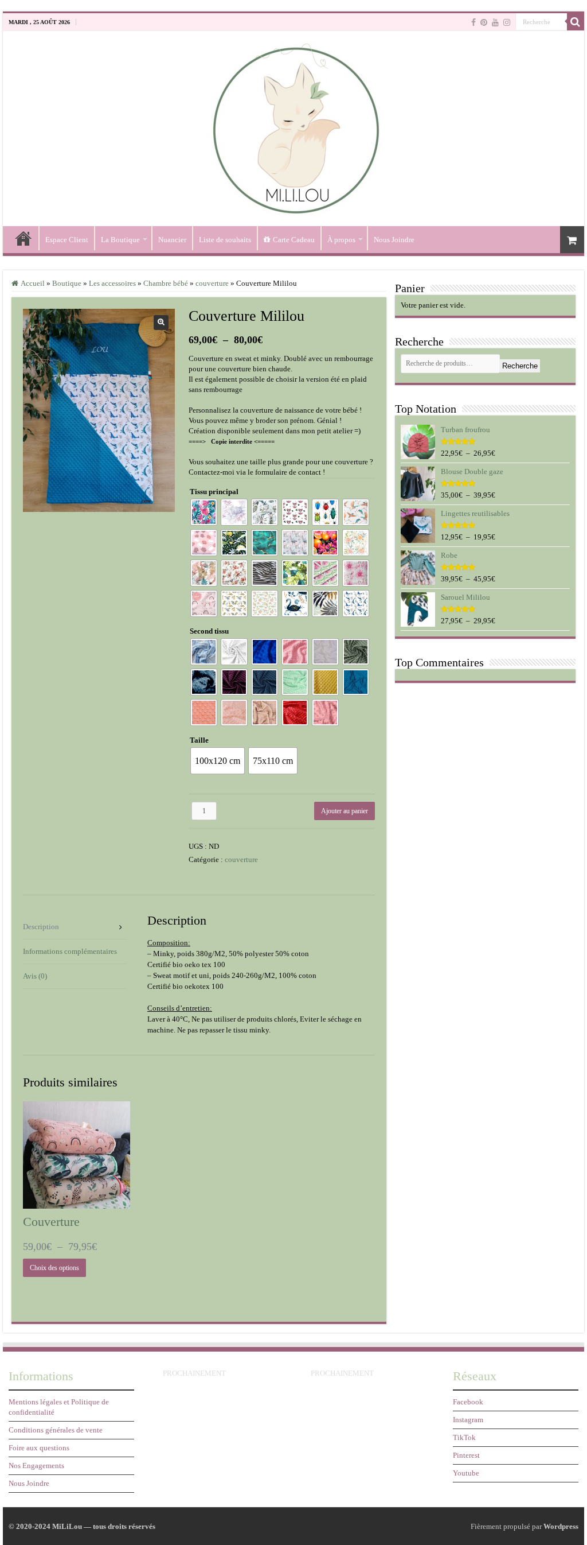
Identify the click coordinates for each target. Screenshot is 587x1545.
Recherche (520, 366)
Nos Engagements (36, 1465)
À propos (341, 239)
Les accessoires (112, 283)
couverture (212, 283)
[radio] (204, 512)
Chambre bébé (165, 283)
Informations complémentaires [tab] (70, 951)
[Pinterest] (483, 22)
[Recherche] (575, 21)
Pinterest (466, 1455)
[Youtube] (495, 22)
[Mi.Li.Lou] (293, 125)
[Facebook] (473, 22)
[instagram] (506, 22)
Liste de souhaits (225, 239)
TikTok (464, 1437)
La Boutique (120, 239)
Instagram (468, 1419)
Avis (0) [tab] (35, 976)
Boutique (66, 283)
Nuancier (172, 239)
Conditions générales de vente (56, 1430)
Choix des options (54, 1268)
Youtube (466, 1473)
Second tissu (209, 631)
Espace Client (66, 239)
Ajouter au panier (344, 811)
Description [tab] (41, 926)
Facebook (468, 1402)
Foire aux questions (39, 1447)
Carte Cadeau (294, 239)
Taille (199, 740)
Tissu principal (214, 491)
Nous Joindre (394, 239)
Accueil (23, 238)
